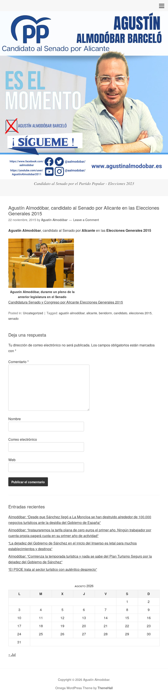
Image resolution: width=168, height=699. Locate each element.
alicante (91, 313)
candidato (120, 313)
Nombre (14, 418)
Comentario (18, 361)
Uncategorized (33, 313)
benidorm (105, 313)
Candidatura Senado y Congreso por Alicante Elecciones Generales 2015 (65, 302)
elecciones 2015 (140, 313)
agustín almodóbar (72, 313)
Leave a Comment (86, 220)
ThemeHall (105, 688)
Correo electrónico (22, 439)
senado (13, 318)
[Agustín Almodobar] (84, 175)
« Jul (12, 654)
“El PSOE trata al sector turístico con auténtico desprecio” (52, 569)
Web (12, 459)
